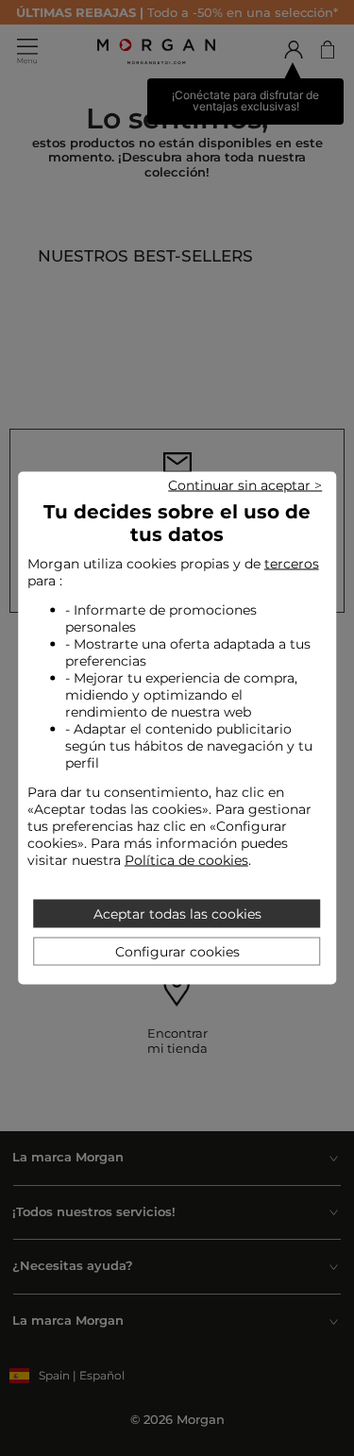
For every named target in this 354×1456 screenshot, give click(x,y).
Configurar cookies (177, 951)
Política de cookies (186, 860)
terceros (291, 563)
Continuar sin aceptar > (245, 485)
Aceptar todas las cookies (177, 914)
